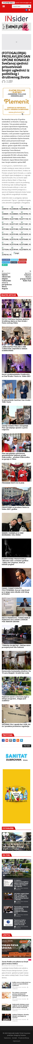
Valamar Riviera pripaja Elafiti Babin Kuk (25, 277)
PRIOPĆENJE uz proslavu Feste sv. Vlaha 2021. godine (15, 508)
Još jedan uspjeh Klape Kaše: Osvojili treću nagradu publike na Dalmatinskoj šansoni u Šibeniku (21, 896)
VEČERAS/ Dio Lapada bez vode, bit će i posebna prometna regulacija (16, 725)
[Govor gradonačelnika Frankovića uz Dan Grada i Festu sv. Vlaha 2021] (16, 363)
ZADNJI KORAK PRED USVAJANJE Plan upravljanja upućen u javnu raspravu (15, 428)
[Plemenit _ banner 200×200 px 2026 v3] (16, 115)
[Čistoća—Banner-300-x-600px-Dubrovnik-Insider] (16, 823)
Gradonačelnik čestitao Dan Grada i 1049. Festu (16, 401)
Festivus (23, 1035)
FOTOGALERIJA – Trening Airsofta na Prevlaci (13, 848)
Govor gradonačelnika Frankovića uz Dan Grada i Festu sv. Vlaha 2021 (16, 375)
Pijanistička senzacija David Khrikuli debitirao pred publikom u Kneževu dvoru (21, 910)
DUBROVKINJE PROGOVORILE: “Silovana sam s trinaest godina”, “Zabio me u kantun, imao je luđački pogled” (15, 561)
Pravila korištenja (23, 1038)
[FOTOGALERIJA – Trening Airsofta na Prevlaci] (16, 841)
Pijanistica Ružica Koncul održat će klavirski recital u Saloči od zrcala (20, 922)
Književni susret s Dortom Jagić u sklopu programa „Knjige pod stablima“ (15, 699)
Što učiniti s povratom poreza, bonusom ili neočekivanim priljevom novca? (20, 995)
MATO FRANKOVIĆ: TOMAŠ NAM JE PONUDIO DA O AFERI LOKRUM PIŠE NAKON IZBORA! (16, 620)
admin (11, 81)
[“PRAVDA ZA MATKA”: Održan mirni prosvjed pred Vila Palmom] (16, 634)
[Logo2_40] (16, 765)
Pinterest (23, 262)
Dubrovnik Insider (11, 875)
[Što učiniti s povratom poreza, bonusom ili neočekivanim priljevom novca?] (6, 995)
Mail (5, 264)
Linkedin (6, 262)
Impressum (16, 1041)
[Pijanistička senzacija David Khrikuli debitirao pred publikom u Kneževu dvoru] (8, 909)
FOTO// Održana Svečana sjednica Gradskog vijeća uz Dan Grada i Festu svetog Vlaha (15, 321)
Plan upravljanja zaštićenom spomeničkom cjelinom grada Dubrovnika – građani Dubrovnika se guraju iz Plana (16, 456)
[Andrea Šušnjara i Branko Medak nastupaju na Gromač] (6, 1017)
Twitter (15, 259)
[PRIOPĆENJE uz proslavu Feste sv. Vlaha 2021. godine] (16, 496)
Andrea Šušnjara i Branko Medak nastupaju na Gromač (20, 1016)
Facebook (7, 259)
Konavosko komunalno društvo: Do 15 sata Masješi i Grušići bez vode (16, 672)
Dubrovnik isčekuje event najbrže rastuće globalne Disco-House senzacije (20, 1005)
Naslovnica (7, 1038)
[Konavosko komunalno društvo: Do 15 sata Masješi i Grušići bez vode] (16, 660)
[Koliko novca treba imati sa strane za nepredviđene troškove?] (6, 985)
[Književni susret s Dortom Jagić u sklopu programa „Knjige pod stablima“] (16, 686)
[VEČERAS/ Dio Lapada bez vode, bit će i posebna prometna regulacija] (16, 713)
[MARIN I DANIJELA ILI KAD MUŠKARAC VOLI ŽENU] (16, 522)
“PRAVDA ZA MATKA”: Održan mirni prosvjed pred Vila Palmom (16, 646)
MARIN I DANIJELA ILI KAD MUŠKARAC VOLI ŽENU (12, 534)
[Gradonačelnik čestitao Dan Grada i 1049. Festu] (16, 389)
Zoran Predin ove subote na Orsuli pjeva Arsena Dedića (15, 963)
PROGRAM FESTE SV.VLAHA (13, 483)
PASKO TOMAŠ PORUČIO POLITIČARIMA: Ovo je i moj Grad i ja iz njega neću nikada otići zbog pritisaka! (16, 591)
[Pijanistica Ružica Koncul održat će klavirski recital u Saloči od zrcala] (8, 922)
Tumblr (14, 262)
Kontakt (14, 1038)
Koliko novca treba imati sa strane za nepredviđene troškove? (21, 983)
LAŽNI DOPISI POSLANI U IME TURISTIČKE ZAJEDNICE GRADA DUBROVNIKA (14, 349)
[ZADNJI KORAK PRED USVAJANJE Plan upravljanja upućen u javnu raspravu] (16, 415)
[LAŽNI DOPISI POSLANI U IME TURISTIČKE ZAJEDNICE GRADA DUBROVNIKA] (16, 336)
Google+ (23, 259)
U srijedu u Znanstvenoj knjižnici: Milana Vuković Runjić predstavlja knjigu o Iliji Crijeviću (21, 883)
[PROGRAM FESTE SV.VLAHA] (16, 472)
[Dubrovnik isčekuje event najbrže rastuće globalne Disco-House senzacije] (6, 1007)
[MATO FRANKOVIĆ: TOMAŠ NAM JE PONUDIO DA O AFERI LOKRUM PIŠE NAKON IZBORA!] (16, 607)
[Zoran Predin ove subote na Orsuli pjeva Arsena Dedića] (16, 948)
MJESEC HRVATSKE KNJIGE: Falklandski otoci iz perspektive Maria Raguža (7, 281)
